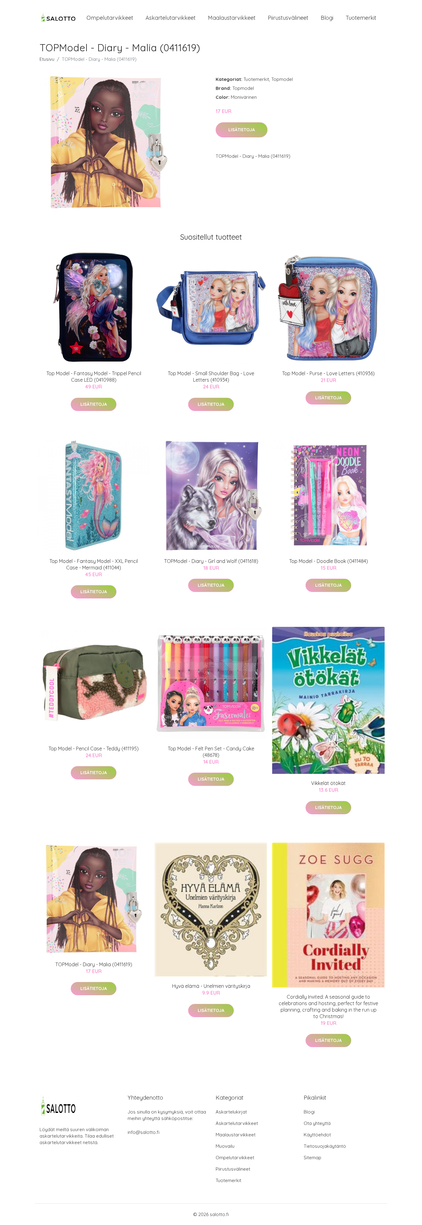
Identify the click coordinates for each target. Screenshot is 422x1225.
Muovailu (225, 1146)
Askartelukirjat (231, 1112)
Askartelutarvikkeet (171, 17)
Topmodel (282, 79)
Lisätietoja (241, 129)
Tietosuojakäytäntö (325, 1146)
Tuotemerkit (361, 17)
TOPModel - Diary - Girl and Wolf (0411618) (211, 561)
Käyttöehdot (317, 1135)
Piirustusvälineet (288, 17)
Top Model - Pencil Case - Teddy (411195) (94, 748)
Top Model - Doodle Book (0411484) (328, 561)
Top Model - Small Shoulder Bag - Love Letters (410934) (211, 376)
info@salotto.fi (143, 1132)
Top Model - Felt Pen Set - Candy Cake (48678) (211, 751)
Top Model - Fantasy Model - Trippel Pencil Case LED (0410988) (93, 376)
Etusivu (47, 59)
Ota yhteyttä (317, 1123)
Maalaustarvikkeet (231, 17)
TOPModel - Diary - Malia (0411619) (93, 964)
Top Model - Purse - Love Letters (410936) (328, 373)
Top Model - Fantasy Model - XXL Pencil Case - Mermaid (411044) (93, 564)
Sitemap (312, 1157)
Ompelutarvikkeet (110, 17)
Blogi (327, 17)
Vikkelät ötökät (328, 783)
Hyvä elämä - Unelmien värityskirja (211, 986)
